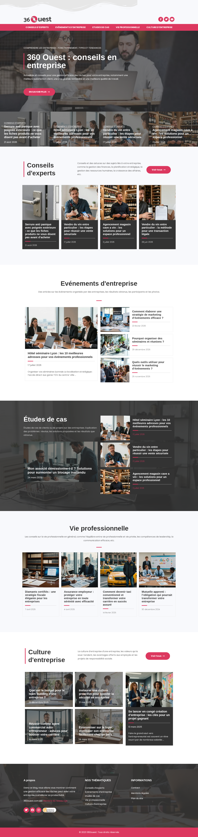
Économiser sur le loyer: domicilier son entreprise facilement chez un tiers (96, 731)
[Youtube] (172, 19)
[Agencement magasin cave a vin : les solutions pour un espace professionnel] (118, 202)
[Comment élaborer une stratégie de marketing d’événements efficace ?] (114, 319)
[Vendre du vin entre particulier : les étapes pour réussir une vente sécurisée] (79, 202)
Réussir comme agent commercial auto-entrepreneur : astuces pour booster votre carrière (48, 729)
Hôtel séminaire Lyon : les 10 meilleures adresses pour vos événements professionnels (74, 133)
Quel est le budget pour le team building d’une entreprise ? (47, 694)
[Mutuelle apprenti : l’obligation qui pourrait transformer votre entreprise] (157, 569)
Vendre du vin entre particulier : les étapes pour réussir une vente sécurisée (122, 133)
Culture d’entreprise (159, 27)
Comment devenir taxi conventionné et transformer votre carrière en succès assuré (117, 598)
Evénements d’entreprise (70, 27)
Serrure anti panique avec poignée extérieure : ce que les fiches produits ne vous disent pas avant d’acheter (23, 132)
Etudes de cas (100, 27)
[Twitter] (166, 19)
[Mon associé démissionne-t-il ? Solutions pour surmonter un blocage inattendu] (61, 462)
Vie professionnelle (128, 27)
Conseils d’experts (37, 27)
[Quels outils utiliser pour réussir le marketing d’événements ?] (114, 370)
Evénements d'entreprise (68, 126)
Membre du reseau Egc (55, 800)
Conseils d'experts (15, 123)
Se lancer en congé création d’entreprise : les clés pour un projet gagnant (149, 715)
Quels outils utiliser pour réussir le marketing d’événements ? (148, 365)
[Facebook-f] (160, 19)
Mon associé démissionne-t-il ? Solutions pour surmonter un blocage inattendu (60, 470)
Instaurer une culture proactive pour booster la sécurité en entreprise (96, 694)
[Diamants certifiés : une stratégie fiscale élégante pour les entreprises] (40, 569)
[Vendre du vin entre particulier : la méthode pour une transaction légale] (157, 202)
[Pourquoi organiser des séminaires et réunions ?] (114, 344)
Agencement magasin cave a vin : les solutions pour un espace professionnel (172, 133)
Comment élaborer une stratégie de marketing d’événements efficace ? (147, 314)
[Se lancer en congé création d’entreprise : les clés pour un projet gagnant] (149, 689)
